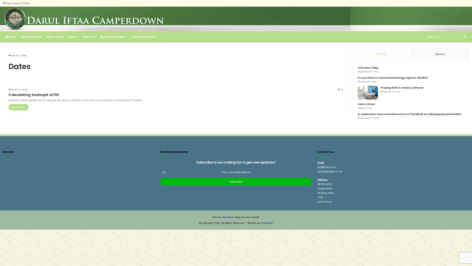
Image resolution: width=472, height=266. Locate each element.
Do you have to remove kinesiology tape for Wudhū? (393, 78)
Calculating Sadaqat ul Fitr (33, 94)
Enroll (73, 36)
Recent (440, 54)
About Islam (55, 36)
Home (12, 36)
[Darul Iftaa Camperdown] (90, 19)
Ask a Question (31, 36)
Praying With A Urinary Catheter (402, 88)
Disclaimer (228, 217)
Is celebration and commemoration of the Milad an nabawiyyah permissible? (410, 114)
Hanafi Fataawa (114, 36)
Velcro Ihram (366, 104)
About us (89, 36)
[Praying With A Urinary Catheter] (368, 93)
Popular (381, 54)
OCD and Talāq (368, 68)
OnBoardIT (267, 222)
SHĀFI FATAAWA (144, 36)
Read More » (18, 107)
